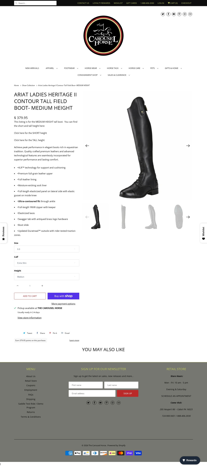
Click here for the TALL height (29, 140)
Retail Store (31, 380)
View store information (30, 317)
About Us (30, 376)
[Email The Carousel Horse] (190, 14)
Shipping (30, 399)
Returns (31, 412)
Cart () (174, 3)
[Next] (188, 145)
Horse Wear (91, 68)
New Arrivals (32, 68)
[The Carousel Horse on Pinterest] (179, 14)
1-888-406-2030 (147, 3)
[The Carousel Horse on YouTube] (174, 14)
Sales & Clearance (117, 75)
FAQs (30, 394)
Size (16, 243)
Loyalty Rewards (101, 3)
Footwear (69, 68)
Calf (16, 256)
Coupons (30, 385)
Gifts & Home (172, 68)
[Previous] (87, 145)
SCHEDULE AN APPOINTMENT (176, 396)
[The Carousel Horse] (103, 36)
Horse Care (135, 68)
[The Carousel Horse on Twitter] (163, 14)
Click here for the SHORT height (30, 132)
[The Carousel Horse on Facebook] (168, 14)
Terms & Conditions (31, 416)
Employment (30, 389)
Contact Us (83, 3)
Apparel (50, 68)
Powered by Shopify (116, 445)
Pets (153, 68)
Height (17, 270)
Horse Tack (113, 68)
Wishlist (118, 3)
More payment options (63, 303)
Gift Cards (131, 3)
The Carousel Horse (97, 445)
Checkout (186, 3)
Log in (161, 3)
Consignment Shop (88, 75)
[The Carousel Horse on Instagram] (185, 14)
